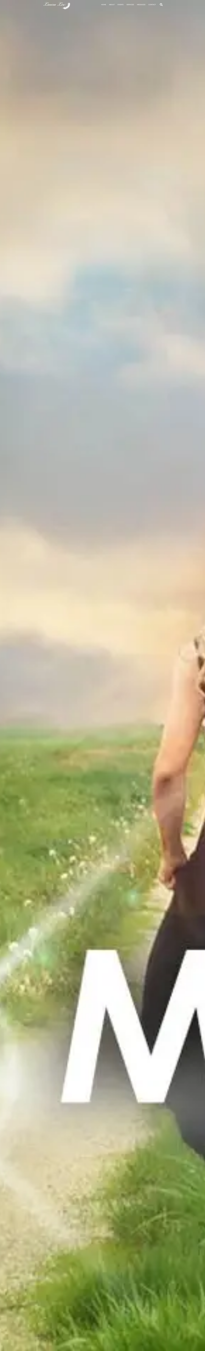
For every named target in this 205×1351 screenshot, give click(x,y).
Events (121, 5)
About (112, 5)
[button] (161, 4)
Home (103, 5)
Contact (152, 5)
